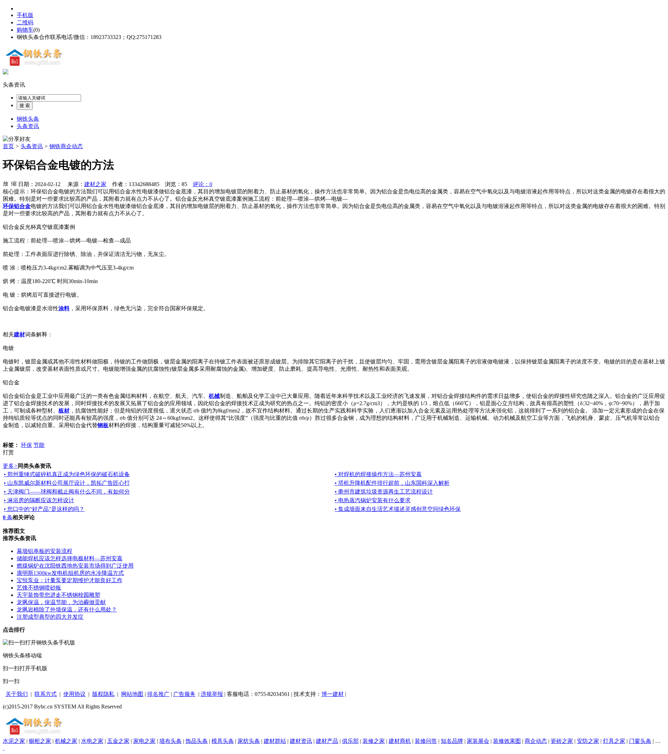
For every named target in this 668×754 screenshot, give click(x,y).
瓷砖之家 (562, 741)
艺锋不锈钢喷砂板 (39, 588)
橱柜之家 (40, 741)
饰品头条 (196, 741)
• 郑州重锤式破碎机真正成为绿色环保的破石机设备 (67, 474)
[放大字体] (5, 183)
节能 (39, 445)
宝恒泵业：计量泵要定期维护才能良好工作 (69, 580)
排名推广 (158, 694)
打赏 (8, 452)
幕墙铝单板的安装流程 (44, 551)
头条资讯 (14, 85)
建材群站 (275, 741)
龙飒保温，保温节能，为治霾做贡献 (61, 602)
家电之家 (144, 741)
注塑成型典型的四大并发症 (50, 617)
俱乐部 (350, 741)
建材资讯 (301, 741)
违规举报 (212, 694)
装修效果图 (507, 741)
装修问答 (426, 741)
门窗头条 (640, 741)
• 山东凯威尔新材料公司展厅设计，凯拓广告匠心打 (67, 483)
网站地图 (132, 694)
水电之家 (92, 741)
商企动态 (536, 741)
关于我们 (17, 694)
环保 (26, 445)
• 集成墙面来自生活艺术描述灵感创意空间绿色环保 (398, 509)
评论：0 (202, 184)
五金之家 (118, 741)
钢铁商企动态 (66, 146)
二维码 (25, 22)
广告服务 (184, 694)
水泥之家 (14, 741)
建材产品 (327, 741)
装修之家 (374, 741)
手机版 (25, 15)
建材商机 (400, 741)
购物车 (25, 30)
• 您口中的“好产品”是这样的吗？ (44, 509)
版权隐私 (103, 694)
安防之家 (588, 741)
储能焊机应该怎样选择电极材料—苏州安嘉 (69, 558)
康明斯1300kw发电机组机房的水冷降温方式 (70, 573)
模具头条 (223, 741)
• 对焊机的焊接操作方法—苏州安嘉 (378, 474)
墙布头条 (170, 741)
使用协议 (74, 694)
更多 (10, 466)
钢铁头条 (28, 119)
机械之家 (66, 741)
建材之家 (95, 184)
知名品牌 (452, 741)
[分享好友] (17, 139)
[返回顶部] (3, 748)
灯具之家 (614, 741)
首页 (8, 146)
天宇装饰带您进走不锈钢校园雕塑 (58, 595)
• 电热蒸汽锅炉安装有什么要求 (373, 500)
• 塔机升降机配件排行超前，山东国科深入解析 (392, 483)
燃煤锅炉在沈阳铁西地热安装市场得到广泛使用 (75, 566)
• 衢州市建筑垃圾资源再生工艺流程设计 (384, 492)
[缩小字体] (14, 183)
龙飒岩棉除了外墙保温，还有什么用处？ (67, 609)
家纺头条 (249, 741)
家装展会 (478, 741)
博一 (327, 694)
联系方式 (45, 694)
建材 (338, 694)
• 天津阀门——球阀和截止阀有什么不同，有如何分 (67, 492)
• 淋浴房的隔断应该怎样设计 (39, 500)
